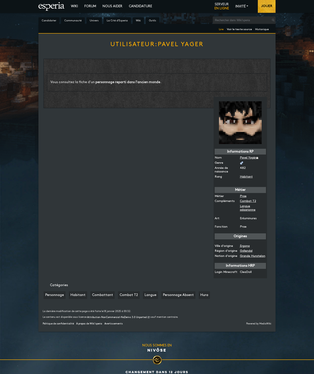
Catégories (59, 285)
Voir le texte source (239, 28)
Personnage (54, 295)
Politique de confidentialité (58, 324)
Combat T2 (248, 201)
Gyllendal (246, 250)
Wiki (74, 6)
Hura (204, 295)
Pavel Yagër (248, 157)
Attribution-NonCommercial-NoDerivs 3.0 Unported (117, 317)
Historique (262, 28)
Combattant (102, 295)
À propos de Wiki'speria (89, 324)
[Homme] (241, 162)
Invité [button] (240, 6)
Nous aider (112, 6)
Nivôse (157, 350)
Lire (221, 28)
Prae (243, 196)
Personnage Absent (178, 295)
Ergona (245, 245)
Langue (150, 295)
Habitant (246, 176)
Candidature (140, 6)
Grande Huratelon (252, 256)
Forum (90, 6)
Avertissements (113, 324)
